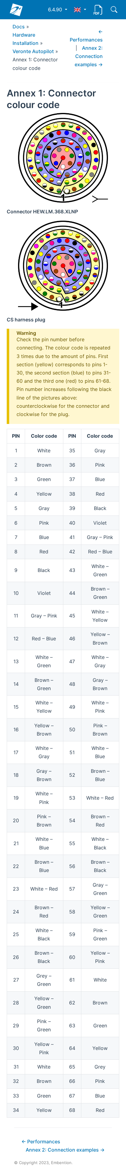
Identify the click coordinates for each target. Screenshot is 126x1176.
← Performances (40, 1141)
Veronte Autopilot (33, 51)
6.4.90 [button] (56, 9)
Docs (19, 27)
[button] (80, 9)
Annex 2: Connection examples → (89, 56)
